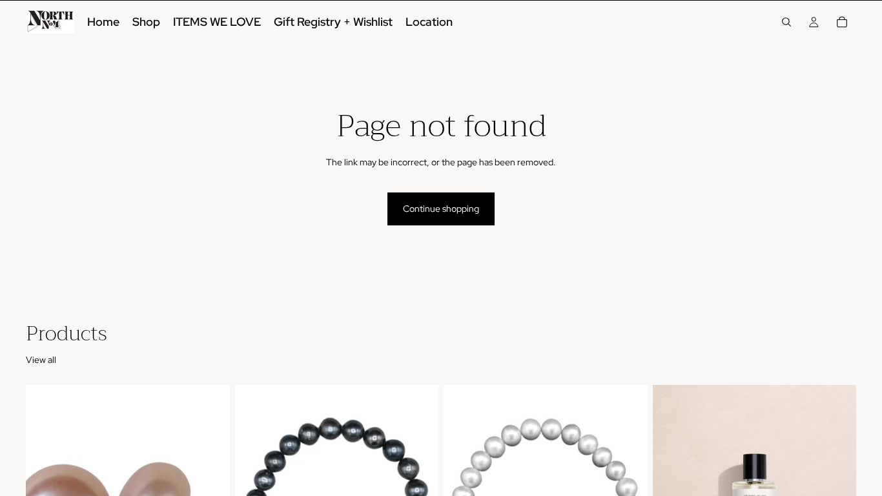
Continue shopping (441, 208)
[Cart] (842, 22)
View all (41, 360)
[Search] (786, 22)
